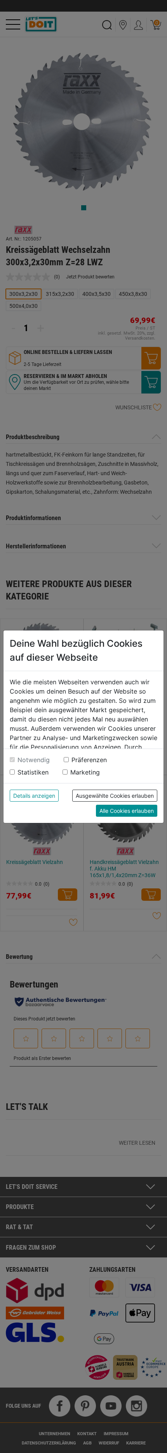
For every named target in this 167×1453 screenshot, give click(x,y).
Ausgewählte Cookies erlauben (115, 795)
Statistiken (33, 772)
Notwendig (33, 760)
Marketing (85, 772)
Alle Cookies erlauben (126, 810)
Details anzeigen (34, 795)
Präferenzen (89, 760)
